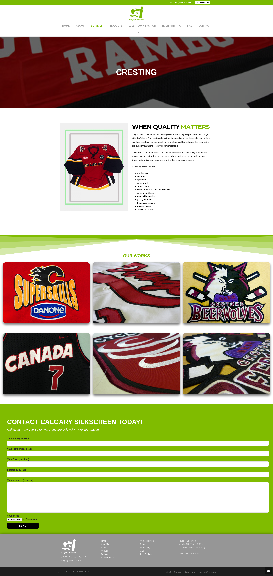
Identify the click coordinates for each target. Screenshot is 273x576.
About (80, 25)
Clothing (104, 554)
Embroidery (145, 547)
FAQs (142, 551)
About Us (105, 544)
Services (97, 25)
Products (115, 25)
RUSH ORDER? (202, 2)
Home (66, 25)
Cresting (143, 544)
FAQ (189, 25)
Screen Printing (107, 557)
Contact (205, 25)
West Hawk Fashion (142, 25)
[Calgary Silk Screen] (136, 13)
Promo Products (147, 541)
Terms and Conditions (207, 572)
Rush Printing (171, 25)
